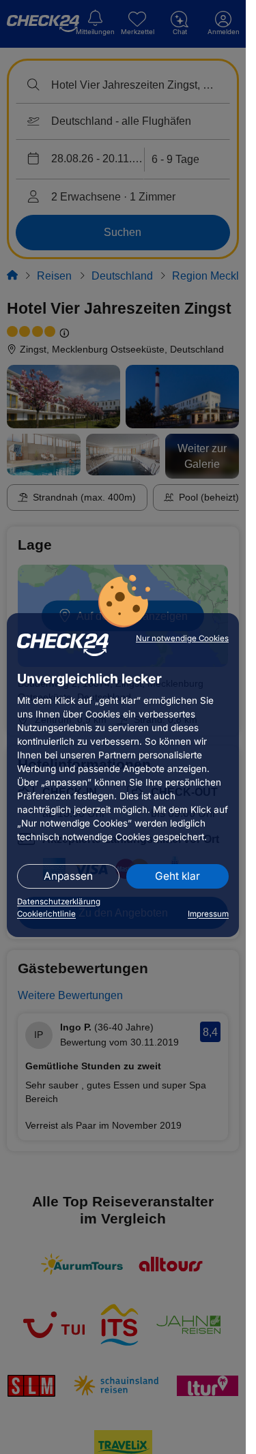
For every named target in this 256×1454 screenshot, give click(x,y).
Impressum (208, 914)
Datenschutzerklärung (58, 901)
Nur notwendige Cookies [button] (182, 638)
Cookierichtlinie (46, 914)
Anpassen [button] (68, 876)
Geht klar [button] (177, 876)
